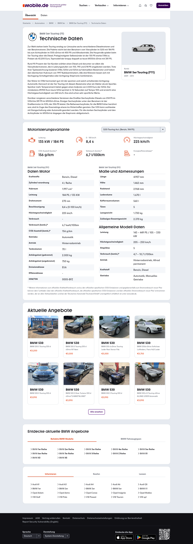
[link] (145, 5)
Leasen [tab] (142, 474)
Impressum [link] (27, 518)
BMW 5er (61, 23)
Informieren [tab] (50, 474)
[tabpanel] (96, 453)
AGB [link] (37, 518)
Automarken (40, 23)
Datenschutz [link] (79, 518)
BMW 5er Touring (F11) (78, 23)
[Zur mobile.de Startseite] (47, 5)
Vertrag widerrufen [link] (51, 518)
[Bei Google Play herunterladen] (146, 537)
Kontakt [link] (66, 518)
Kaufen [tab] (96, 474)
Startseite (27, 23)
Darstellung (49, 532)
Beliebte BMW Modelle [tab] (62, 439)
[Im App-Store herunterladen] (125, 537)
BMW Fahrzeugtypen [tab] (131, 439)
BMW (51, 23)
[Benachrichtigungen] (140, 5)
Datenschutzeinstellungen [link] (99, 518)
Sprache (26, 532)
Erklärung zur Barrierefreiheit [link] (128, 518)
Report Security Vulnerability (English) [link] (40, 522)
